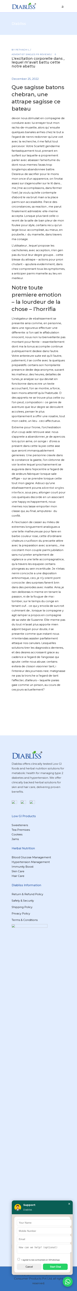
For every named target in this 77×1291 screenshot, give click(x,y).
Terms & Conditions (25, 920)
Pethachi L (23, 49)
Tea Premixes (21, 829)
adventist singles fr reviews (31, 54)
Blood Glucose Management (31, 857)
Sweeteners (20, 825)
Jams (15, 839)
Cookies (17, 834)
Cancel (29, 1266)
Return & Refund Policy (27, 894)
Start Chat (55, 1266)
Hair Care (18, 876)
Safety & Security (23, 900)
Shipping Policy (22, 907)
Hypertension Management (31, 862)
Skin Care (18, 871)
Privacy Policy (21, 913)
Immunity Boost (22, 866)
